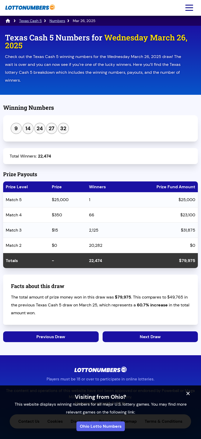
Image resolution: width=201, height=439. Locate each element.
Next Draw (150, 336)
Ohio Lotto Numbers (100, 426)
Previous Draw (50, 336)
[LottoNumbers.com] (29, 12)
